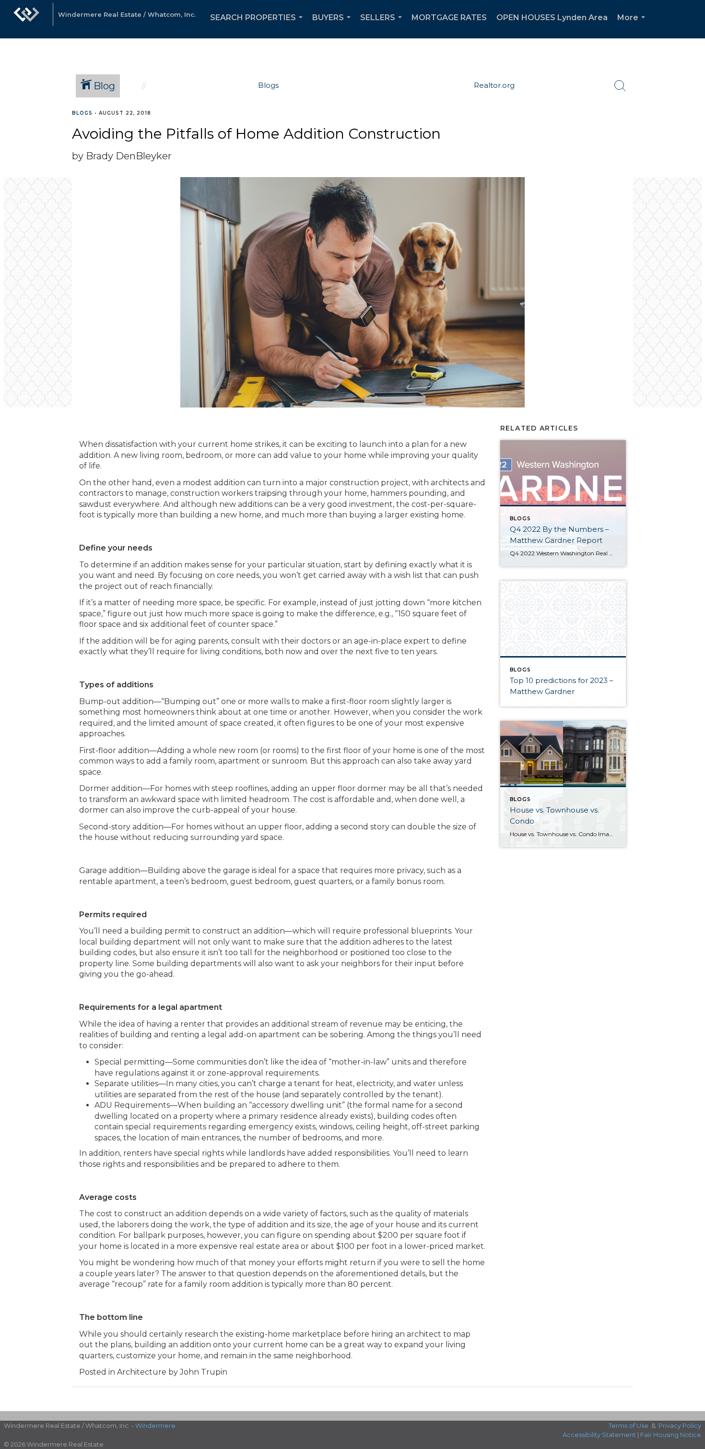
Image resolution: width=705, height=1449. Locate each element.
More (633, 25)
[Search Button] (620, 86)
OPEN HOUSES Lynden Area (552, 17)
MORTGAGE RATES (449, 17)
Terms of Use (628, 1425)
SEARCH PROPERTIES (258, 25)
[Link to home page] (26, 19)
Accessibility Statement (599, 1434)
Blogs (82, 113)
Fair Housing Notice (670, 1434)
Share (690, 131)
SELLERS (383, 25)
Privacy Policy (679, 1425)
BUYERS (333, 25)
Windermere (155, 1425)
